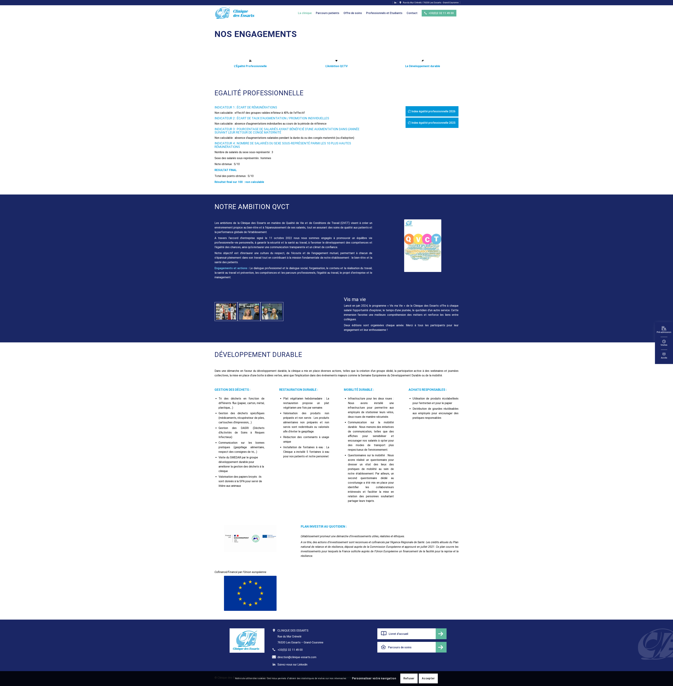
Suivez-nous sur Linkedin (292, 664)
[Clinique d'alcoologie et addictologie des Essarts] (235, 13)
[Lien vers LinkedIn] (395, 2)
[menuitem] (305, 13)
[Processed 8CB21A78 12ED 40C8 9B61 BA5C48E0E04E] (248, 311)
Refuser (408, 678)
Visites (664, 345)
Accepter (428, 678)
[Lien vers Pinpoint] (429, 2)
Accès (664, 358)
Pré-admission (664, 332)
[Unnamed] (271, 311)
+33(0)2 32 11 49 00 (290, 649)
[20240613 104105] (226, 311)
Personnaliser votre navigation (374, 678)
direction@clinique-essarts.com (296, 657)
